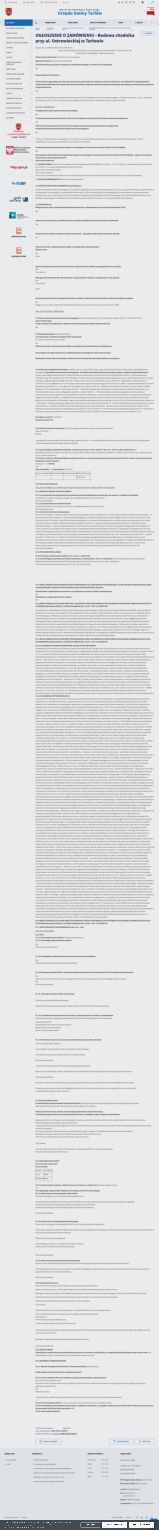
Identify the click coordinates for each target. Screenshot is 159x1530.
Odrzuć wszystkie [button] (114, 1525)
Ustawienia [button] (90, 1525)
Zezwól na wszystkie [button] (141, 1525)
